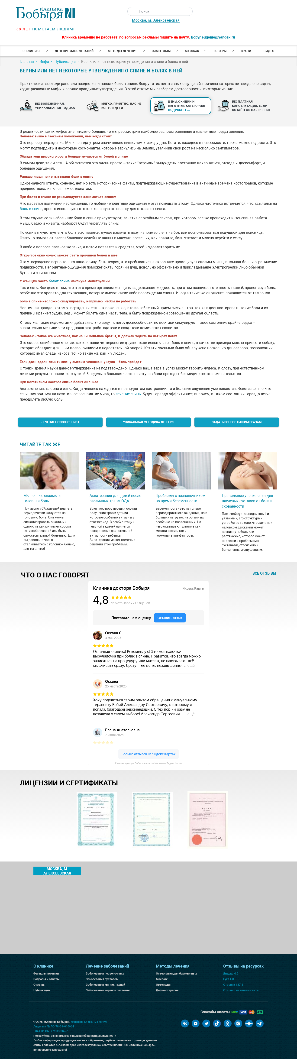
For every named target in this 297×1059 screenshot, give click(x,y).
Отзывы (39, 984)
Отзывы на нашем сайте (240, 990)
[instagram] (238, 1023)
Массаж (192, 51)
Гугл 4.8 (228, 979)
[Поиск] (131, 11)
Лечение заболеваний (74, 51)
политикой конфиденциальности (94, 1035)
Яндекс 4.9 (230, 973)
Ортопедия (163, 984)
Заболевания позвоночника (105, 973)
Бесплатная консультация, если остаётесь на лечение (251, 106)
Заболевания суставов (102, 979)
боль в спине (31, 209)
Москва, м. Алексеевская (156, 20)
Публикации (41, 990)
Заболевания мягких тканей (105, 984)
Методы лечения (123, 51)
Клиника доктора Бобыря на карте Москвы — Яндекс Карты (148, 763)
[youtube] (196, 1023)
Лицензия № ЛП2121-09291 (89, 1021)
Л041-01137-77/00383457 (50, 1031)
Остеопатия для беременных (176, 973)
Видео (269, 51)
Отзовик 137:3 (233, 984)
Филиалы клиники (46, 973)
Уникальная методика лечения (148, 422)
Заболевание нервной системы (108, 990)
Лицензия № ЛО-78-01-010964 (53, 1026)
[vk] (185, 1023)
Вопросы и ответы (46, 979)
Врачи (246, 51)
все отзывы (264, 573)
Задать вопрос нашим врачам (236, 422)
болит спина (59, 281)
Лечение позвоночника (60, 422)
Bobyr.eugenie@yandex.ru (213, 37)
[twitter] (206, 1023)
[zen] (249, 1023)
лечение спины (129, 394)
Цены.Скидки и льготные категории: (186, 106)
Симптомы (161, 51)
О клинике (32, 51)
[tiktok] (217, 1023)
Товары (220, 51)
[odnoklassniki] (228, 1023)
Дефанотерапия (167, 990)
